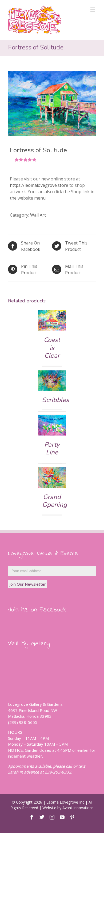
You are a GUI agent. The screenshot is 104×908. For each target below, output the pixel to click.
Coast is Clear (52, 348)
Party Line (51, 448)
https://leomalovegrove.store (39, 185)
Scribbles (55, 400)
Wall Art (38, 215)
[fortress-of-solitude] (52, 103)
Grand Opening (54, 501)
